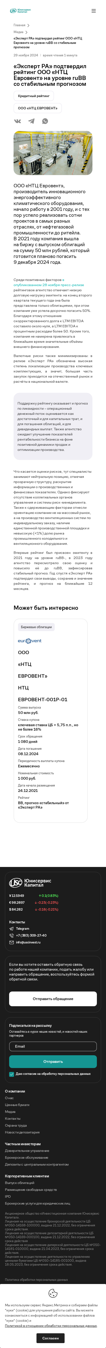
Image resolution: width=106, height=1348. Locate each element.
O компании (15, 1091)
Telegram (22, 929)
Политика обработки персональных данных (36, 1280)
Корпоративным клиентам (27, 1176)
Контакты (12, 1118)
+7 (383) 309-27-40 (31, 935)
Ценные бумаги (17, 1105)
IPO (8, 1196)
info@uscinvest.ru (28, 942)
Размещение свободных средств (31, 1189)
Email (20, 1046)
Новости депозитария (22, 1132)
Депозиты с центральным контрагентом (37, 1164)
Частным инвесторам (23, 1144)
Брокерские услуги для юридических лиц (37, 1203)
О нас (9, 1098)
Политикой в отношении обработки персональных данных (51, 1325)
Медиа (10, 1111)
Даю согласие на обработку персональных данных (53, 1074)
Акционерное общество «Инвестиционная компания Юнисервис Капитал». (52, 1216)
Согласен (50, 1338)
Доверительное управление (27, 1150)
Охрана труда (16, 1125)
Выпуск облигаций (19, 1183)
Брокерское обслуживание (26, 1157)
